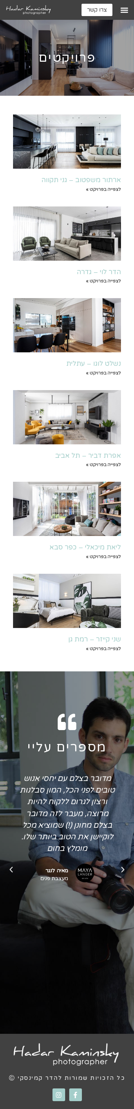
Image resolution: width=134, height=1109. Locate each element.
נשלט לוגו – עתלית (93, 363)
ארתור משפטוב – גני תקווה (81, 180)
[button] (124, 10)
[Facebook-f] (75, 1094)
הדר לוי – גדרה (99, 272)
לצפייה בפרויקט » (103, 189)
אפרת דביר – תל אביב (88, 455)
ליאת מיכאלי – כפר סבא (85, 547)
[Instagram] (58, 1094)
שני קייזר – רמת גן (94, 639)
